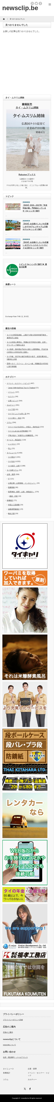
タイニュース (12, 453)
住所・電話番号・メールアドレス (15, 1057)
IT (9, 479)
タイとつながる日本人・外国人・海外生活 (23, 427)
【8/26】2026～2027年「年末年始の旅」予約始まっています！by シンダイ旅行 (35, 208)
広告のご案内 (8, 1032)
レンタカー (12, 444)
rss (32, 3)
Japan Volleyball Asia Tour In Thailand (21, 388)
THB (18, 316)
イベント (11, 392)
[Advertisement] (27, 64)
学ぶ (9, 448)
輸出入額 (11, 513)
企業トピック (13, 401)
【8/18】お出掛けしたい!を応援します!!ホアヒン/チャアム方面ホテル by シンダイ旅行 (35, 226)
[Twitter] (24, 1088)
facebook (40, 3)
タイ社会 (11, 461)
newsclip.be (25, 1098)
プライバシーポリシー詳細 (13, 1020)
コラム (9, 422)
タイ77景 (11, 409)
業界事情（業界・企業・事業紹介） (21, 492)
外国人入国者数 (14, 505)
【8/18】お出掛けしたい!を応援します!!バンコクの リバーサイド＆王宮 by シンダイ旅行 (35, 245)
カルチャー (11, 405)
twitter (36, 3)
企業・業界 (11, 474)
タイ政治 (11, 457)
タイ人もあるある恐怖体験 (18, 431)
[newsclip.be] (20, 7)
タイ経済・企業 (14, 466)
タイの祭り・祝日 (14, 418)
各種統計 (10, 500)
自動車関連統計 (14, 509)
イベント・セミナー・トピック (18, 383)
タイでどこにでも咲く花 (17, 414)
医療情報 (11, 487)
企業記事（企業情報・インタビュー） (22, 483)
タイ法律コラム (12, 470)
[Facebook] (29, 1088)
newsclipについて (9, 1045)
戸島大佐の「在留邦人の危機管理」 (21, 435)
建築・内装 (13, 496)
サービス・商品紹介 (14, 440)
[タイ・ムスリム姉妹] (27, 170)
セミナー (11, 396)
